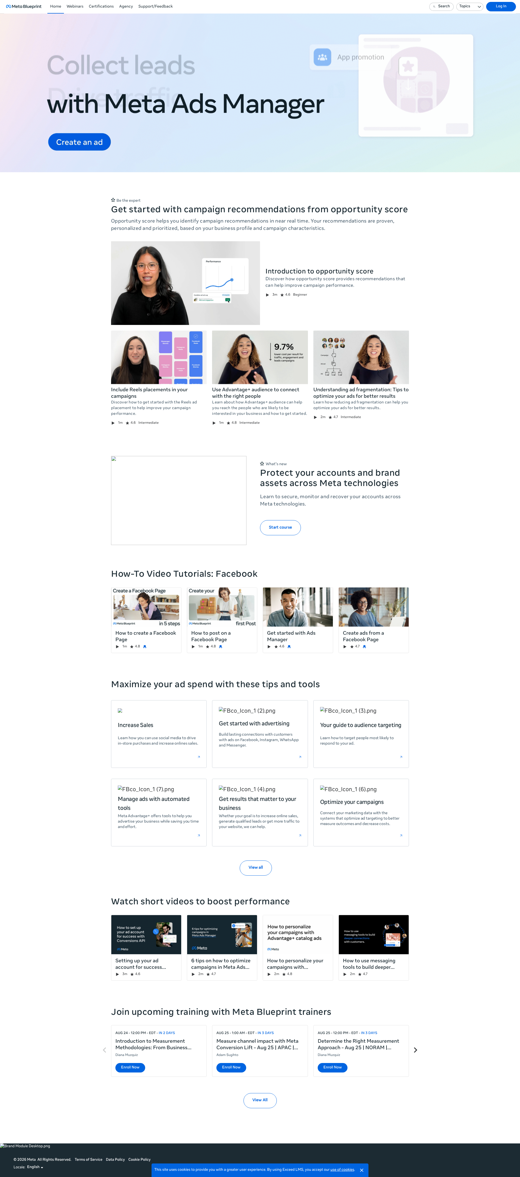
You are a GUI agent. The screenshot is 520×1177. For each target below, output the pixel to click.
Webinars (75, 7)
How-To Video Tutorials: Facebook (184, 574)
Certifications (101, 7)
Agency (126, 7)
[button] (35, 1167)
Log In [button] (501, 6)
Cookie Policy (139, 1160)
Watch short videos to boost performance (200, 902)
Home (55, 7)
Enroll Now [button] (130, 1068)
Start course (280, 528)
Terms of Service (88, 1160)
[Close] (362, 1170)
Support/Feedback (155, 7)
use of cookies (342, 1170)
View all (256, 868)
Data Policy (115, 1160)
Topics (464, 6)
